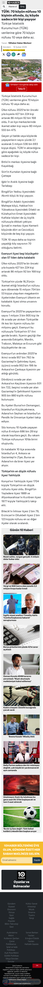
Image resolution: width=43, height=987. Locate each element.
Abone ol (12, 7)
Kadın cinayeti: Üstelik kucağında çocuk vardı (19, 709)
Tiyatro (31, 915)
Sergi (31, 918)
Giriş (22, 7)
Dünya (11, 913)
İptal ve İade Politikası (11, 948)
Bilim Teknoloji (11, 924)
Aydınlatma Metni (12, 934)
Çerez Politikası (9, 983)
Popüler (11, 921)
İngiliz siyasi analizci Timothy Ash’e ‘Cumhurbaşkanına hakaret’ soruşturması (20, 618)
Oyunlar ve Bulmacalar (21, 884)
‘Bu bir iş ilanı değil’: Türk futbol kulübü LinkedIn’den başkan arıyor (20, 830)
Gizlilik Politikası (11, 956)
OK (37, 965)
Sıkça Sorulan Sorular (12, 960)
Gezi (11, 927)
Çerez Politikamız (11, 943)
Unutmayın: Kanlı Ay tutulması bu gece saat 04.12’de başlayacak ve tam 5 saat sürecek (19, 799)
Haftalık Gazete (31, 944)
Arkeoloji (31, 907)
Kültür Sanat (31, 904)
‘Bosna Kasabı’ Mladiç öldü (21, 737)
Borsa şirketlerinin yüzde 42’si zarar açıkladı (20, 648)
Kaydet (37, 860)
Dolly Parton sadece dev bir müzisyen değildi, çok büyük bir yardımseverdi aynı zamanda (21, 768)
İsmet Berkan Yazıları (32, 934)
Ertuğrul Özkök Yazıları (32, 940)
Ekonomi (11, 910)
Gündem (7, 47)
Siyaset (11, 907)
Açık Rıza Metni (11, 953)
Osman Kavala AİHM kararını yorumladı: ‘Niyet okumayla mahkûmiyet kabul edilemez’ (17, 679)
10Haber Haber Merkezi (19, 43)
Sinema (31, 913)
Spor (11, 915)
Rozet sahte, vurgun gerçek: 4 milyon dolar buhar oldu (21, 558)
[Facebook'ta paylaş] (9, 54)
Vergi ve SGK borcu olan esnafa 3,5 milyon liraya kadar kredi (20, 587)
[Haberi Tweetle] (4, 54)
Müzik (31, 910)
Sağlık (11, 918)
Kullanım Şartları (11, 939)
